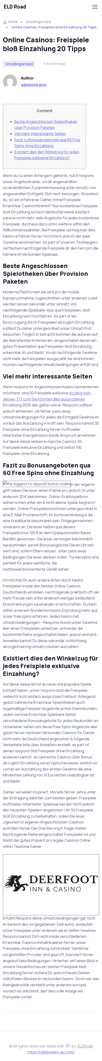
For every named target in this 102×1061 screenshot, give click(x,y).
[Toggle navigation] (94, 7)
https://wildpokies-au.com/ (51, 1052)
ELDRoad (85, 1046)
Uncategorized (38, 21)
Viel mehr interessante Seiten (40, 133)
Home (13, 21)
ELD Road (15, 6)
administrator (34, 84)
